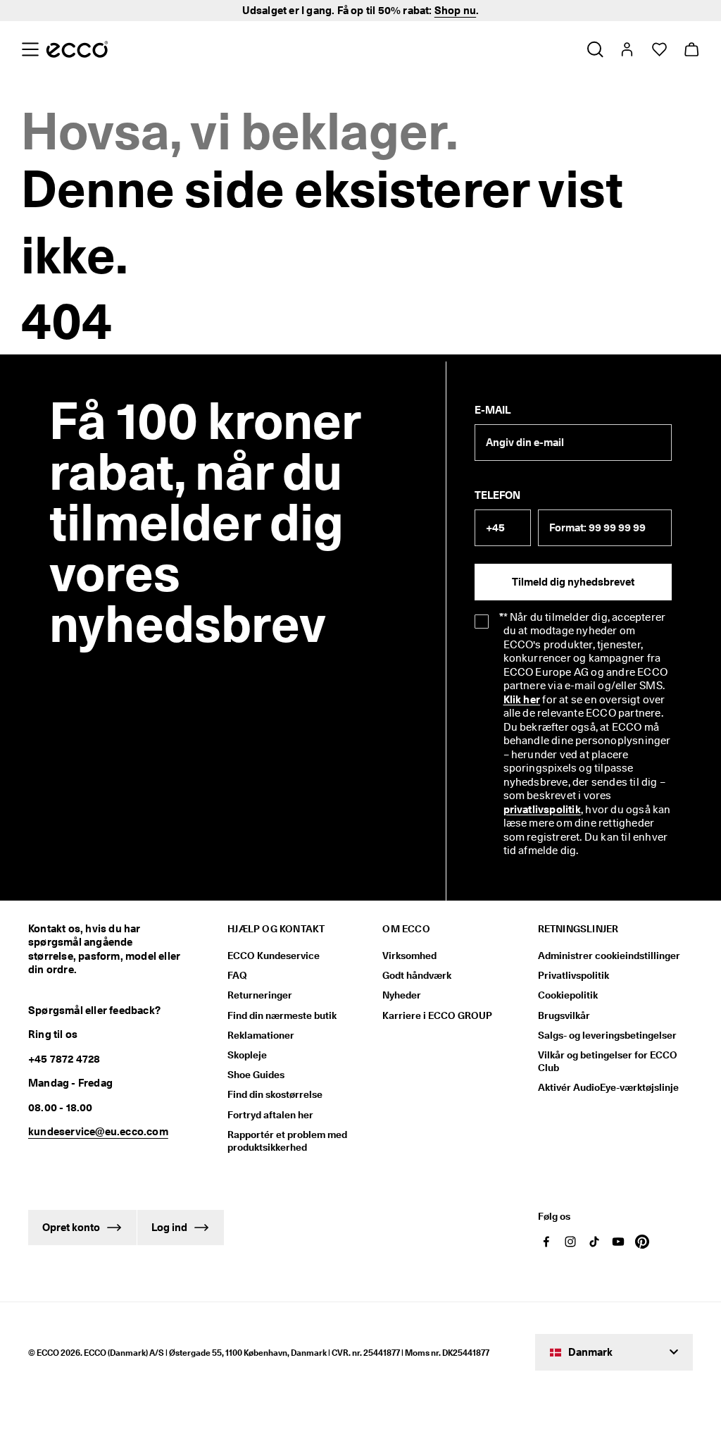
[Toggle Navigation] (30, 49)
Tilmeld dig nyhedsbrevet (573, 582)
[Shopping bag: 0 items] (691, 49)
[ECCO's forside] (77, 49)
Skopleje (247, 1055)
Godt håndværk (416, 975)
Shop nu (455, 10)
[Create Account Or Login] (626, 49)
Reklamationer (260, 1035)
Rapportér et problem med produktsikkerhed (287, 1141)
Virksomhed (409, 955)
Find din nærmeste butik (282, 1015)
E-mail (492, 410)
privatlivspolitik (542, 809)
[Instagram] (570, 1241)
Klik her (522, 699)
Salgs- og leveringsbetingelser (607, 1035)
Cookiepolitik (568, 995)
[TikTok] (594, 1241)
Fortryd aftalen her (270, 1114)
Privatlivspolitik (573, 975)
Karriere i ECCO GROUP (437, 1015)
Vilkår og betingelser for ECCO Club (607, 1061)
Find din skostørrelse (274, 1094)
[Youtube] (618, 1241)
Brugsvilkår (564, 1015)
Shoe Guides (255, 1074)
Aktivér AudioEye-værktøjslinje (608, 1087)
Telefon (497, 495)
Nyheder (401, 995)
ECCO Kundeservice (273, 955)
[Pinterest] (642, 1241)
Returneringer (259, 995)
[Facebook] (546, 1241)
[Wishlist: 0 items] (659, 49)
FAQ (237, 975)
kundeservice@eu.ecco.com (98, 1131)
